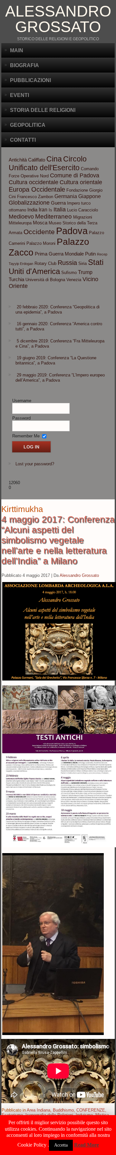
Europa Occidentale (37, 189)
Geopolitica (27, 125)
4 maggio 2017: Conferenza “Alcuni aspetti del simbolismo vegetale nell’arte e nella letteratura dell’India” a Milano (58, 540)
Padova (72, 230)
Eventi (19, 95)
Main (16, 50)
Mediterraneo (53, 216)
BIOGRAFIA (24, 65)
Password (21, 418)
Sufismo (69, 272)
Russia (67, 262)
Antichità (18, 159)
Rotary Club (45, 263)
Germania (65, 196)
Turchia (16, 279)
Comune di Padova (74, 175)
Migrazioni (82, 217)
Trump (85, 272)
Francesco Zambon (35, 196)
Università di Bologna (45, 279)
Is (50, 210)
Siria (82, 263)
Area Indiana (38, 1110)
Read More (86, 1145)
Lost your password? (34, 463)
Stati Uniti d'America (56, 267)
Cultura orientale (81, 182)
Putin (90, 253)
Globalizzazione (29, 202)
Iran (43, 209)
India (32, 209)
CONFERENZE (90, 1110)
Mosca (40, 222)
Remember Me (26, 436)
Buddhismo (63, 1110)
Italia (59, 209)
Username (21, 400)
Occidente (39, 231)
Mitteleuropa (20, 222)
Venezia (73, 279)
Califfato (36, 159)
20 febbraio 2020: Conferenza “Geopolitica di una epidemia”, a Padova (57, 309)
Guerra (58, 203)
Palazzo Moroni (40, 243)
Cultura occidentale (33, 182)
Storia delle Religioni (42, 110)
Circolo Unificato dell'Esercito (48, 163)
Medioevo (21, 216)
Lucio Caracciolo (82, 210)
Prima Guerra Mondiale (59, 253)
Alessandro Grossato (58, 19)
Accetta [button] (61, 1145)
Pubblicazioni (30, 80)
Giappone (89, 196)
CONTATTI (23, 140)
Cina (54, 159)
